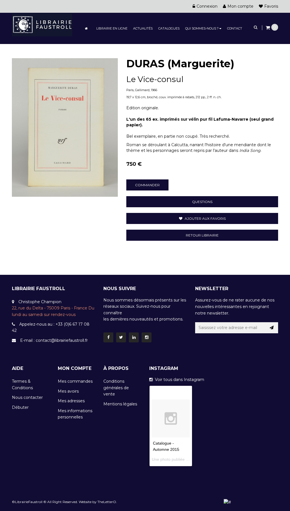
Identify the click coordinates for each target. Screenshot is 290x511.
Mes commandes (75, 381)
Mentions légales (120, 404)
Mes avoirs (68, 391)
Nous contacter (27, 397)
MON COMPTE (74, 368)
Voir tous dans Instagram (178, 379)
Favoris (271, 6)
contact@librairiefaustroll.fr (62, 340)
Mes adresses (71, 400)
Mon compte (240, 6)
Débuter (20, 407)
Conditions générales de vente (116, 388)
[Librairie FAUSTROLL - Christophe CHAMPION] (42, 24)
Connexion (207, 6)
